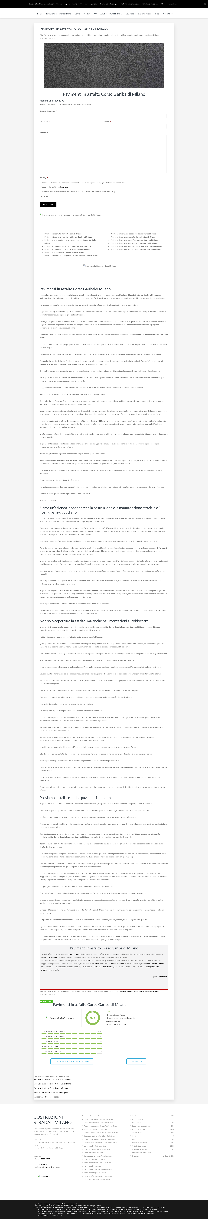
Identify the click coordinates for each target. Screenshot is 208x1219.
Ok (162, 4)
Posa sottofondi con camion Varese (49, 1215)
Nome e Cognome (48, 111)
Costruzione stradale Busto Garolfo (97, 1149)
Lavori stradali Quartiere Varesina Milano (98, 1169)
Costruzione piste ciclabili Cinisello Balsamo (100, 1136)
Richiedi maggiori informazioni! (50, 1167)
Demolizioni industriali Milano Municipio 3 (51, 1092)
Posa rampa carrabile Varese (114, 1213)
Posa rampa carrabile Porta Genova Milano (99, 1139)
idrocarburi (74, 954)
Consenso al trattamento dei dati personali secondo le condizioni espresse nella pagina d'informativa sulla (83, 183)
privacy (121, 183)
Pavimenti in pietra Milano (46, 1213)
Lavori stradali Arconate (92, 1166)
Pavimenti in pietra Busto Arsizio (95, 1116)
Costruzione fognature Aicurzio (95, 1129)
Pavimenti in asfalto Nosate (94, 1153)
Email (107, 121)
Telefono (45, 121)
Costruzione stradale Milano (74, 1209)
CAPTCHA (44, 196)
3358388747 (45, 1159)
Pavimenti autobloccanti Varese (111, 1211)
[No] (205, 4)
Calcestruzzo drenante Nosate (46, 1097)
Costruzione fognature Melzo (94, 1159)
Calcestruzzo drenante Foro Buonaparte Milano (101, 1132)
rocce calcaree (51, 957)
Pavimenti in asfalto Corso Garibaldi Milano (141, 991)
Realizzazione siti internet (60, 1205)
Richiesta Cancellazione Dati (67, 1204)
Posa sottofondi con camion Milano (141, 1213)
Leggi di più (173, 4)
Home (36, 1207)
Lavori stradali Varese (63, 1211)
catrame (95, 963)
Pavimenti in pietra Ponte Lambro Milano (51, 1088)
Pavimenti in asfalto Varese (158, 1211)
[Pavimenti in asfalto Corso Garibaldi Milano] (60, 1017)
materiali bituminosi (155, 963)
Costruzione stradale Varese (98, 1209)
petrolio (86, 960)
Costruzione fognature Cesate (95, 1173)
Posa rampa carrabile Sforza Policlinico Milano (100, 1126)
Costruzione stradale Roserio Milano (97, 1179)
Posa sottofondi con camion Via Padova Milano (100, 1142)
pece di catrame (117, 963)
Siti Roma (97, 1205)
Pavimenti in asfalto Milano (135, 1211)
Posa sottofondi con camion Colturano (98, 1176)
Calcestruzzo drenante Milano (52, 1207)
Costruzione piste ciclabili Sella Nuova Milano (52, 1084)
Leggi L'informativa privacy (44, 1204)
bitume (116, 954)
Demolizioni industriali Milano (122, 1209)
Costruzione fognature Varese (127, 1207)
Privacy (44, 177)
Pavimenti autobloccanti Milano (85, 1211)
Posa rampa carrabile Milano (91, 1213)
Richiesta (45, 132)
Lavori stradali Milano (44, 1211)
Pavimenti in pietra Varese (67, 1213)
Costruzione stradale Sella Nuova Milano (98, 1122)
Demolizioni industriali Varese (146, 1209)
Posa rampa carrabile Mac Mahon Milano (98, 1119)
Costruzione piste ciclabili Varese (49, 1209)
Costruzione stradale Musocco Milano (97, 1163)
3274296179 (43, 1164)
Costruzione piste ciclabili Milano (153, 1207)
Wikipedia (163, 976)
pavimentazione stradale (103, 966)
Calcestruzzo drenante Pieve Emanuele (98, 1156)
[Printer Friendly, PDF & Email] (46, 1001)
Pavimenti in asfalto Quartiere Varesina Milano (53, 1079)
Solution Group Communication (82, 1205)
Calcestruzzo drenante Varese (77, 1207)
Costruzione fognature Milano (102, 1207)
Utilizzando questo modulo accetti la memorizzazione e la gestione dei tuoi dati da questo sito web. (78, 192)
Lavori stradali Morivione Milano (95, 1146)
